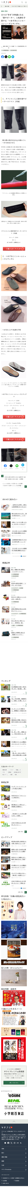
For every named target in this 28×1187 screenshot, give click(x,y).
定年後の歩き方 (17, 772)
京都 (11, 774)
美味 (3, 1149)
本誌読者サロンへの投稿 (8, 1178)
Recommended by (17, 556)
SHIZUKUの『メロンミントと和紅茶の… (18, 796)
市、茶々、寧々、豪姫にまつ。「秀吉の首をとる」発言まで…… (18, 733)
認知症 (9, 772)
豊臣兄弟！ (5, 769)
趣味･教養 (7, 6)
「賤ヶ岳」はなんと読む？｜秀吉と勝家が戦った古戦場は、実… (18, 754)
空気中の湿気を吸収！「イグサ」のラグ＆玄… (18, 584)
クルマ (11, 769)
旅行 (3, 1153)
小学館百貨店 (6, 50)
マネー (4, 772)
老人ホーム (5, 774)
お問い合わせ (6, 1183)
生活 (3, 1165)
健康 (3, 1161)
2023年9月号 (14, 50)
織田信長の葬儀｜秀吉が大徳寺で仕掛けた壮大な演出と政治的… (18, 721)
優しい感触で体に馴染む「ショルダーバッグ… (18, 570)
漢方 (16, 774)
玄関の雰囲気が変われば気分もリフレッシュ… (18, 610)
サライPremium (6, 1169)
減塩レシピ (18, 769)
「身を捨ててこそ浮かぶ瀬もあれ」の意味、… (18, 815)
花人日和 (13, 581)
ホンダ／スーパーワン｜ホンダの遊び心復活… (18, 787)
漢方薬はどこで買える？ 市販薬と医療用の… (18, 806)
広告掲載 (5, 1180)
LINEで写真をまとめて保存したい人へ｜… (18, 824)
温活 (14, 625)
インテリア (15, 588)
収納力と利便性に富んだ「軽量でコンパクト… (18, 634)
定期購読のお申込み (19, 1178)
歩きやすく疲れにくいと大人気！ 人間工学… (18, 598)
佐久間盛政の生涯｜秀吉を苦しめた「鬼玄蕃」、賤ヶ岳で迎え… (18, 688)
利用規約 (17, 1180)
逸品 (12, 631)
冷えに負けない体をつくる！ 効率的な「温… (18, 622)
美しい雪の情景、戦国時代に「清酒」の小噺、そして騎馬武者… (18, 700)
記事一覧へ (21, 831)
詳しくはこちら (14, 1083)
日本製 (21, 588)
